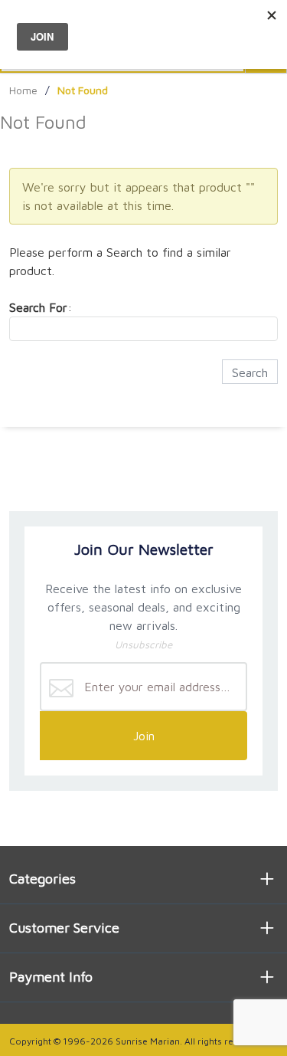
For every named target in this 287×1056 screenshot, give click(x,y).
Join (144, 736)
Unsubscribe (143, 644)
